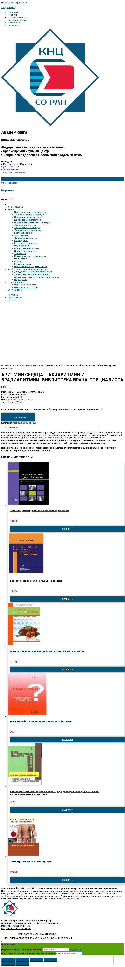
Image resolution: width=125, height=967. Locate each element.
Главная (5, 365)
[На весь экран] (36, 960)
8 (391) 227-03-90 (10, 166)
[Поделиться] (22, 960)
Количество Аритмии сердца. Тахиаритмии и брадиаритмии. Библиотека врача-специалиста (49, 409)
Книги (15, 365)
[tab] (66, 427)
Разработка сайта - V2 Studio (16, 928)
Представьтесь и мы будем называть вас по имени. (28, 953)
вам (18, 949)
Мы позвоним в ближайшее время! (22, 949)
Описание (13, 427)
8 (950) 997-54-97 (10, 169)
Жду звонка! (76, 949)
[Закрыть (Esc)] (8, 960)
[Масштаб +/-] (50, 960)
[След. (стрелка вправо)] (22, 964)
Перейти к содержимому (14, 2)
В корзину (20, 417)
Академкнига (8, 7)
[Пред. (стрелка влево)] (8, 964)
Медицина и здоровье (31, 365)
